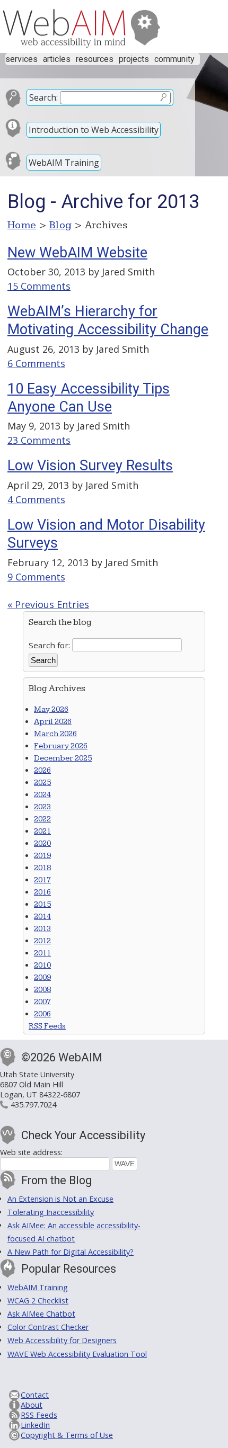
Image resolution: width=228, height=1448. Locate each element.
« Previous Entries (48, 604)
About (31, 1405)
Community (174, 59)
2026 (42, 770)
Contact (35, 1395)
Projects (134, 59)
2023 (42, 807)
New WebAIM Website (77, 252)
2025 (42, 782)
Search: (43, 97)
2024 (42, 795)
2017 (42, 880)
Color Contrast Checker (48, 1327)
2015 (42, 904)
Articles (57, 59)
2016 (42, 892)
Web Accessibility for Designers (62, 1340)
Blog (60, 225)
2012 (42, 941)
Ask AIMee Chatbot (41, 1314)
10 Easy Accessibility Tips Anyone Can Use (88, 397)
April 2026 (53, 722)
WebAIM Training (64, 162)
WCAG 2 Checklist (37, 1300)
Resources (94, 59)
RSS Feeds (47, 1026)
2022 (42, 819)
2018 (42, 868)
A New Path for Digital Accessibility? (70, 1252)
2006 (42, 1014)
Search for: (49, 644)
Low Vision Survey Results (90, 465)
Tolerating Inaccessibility (50, 1212)
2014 (42, 916)
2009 (42, 977)
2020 (42, 843)
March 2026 (55, 734)
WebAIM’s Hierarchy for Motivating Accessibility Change (107, 320)
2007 (42, 1002)
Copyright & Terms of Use (67, 1435)
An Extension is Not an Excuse (60, 1199)
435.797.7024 (33, 1105)
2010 (42, 965)
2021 (42, 831)
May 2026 (51, 709)
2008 (42, 990)
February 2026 (60, 746)
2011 (42, 953)
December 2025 (63, 758)
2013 (42, 929)
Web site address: (31, 1152)
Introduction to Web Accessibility (94, 130)
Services (21, 59)
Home (22, 225)
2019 (42, 856)
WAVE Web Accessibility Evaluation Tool (77, 1354)
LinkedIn (35, 1425)
